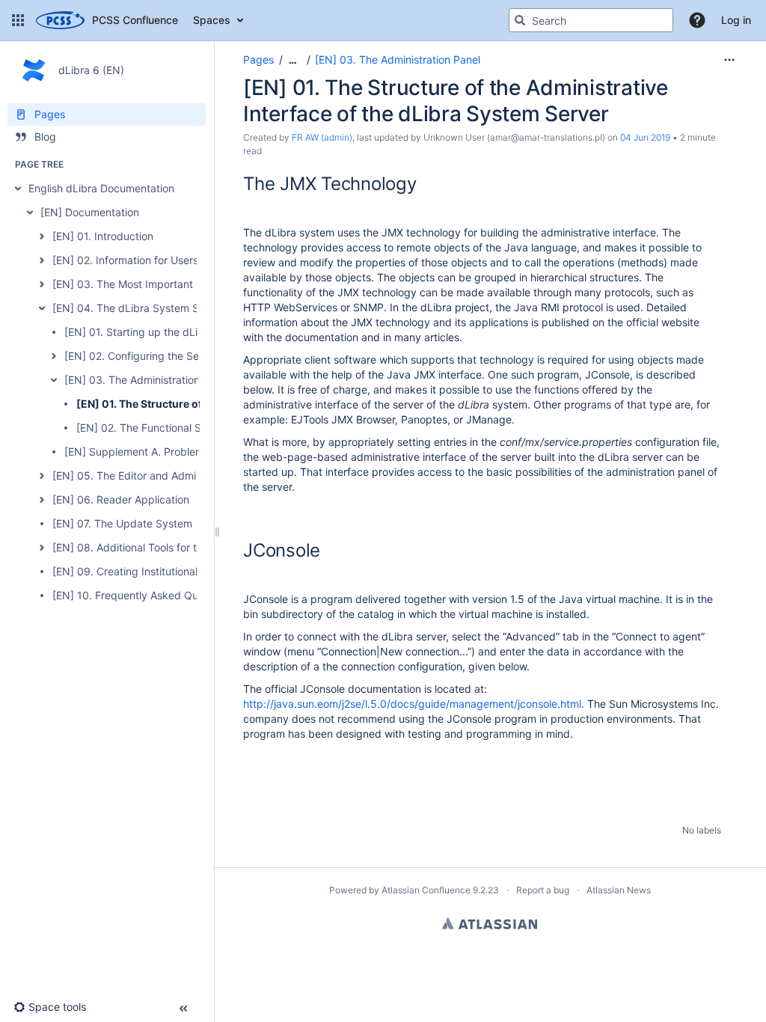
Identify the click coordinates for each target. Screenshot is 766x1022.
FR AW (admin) (322, 137)
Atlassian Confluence (426, 890)
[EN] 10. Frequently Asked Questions (142, 595)
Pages (258, 59)
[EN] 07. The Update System (122, 523)
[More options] (729, 60)
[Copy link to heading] (421, 185)
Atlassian (489, 923)
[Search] (520, 20)
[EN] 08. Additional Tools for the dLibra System (167, 547)
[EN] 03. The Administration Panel (147, 379)
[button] (17, 20)
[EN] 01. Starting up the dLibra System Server (176, 331)
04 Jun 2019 (645, 137)
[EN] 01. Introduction (102, 236)
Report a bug (542, 890)
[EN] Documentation (89, 212)
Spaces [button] (211, 19)
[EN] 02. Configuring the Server (141, 355)
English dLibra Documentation (101, 188)
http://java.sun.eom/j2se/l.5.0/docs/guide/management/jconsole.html (412, 703)
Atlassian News (618, 890)
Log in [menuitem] (736, 19)
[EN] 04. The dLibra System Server (138, 308)
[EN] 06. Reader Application (120, 499)
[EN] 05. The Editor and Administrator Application (173, 475)
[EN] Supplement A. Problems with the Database (182, 451)
